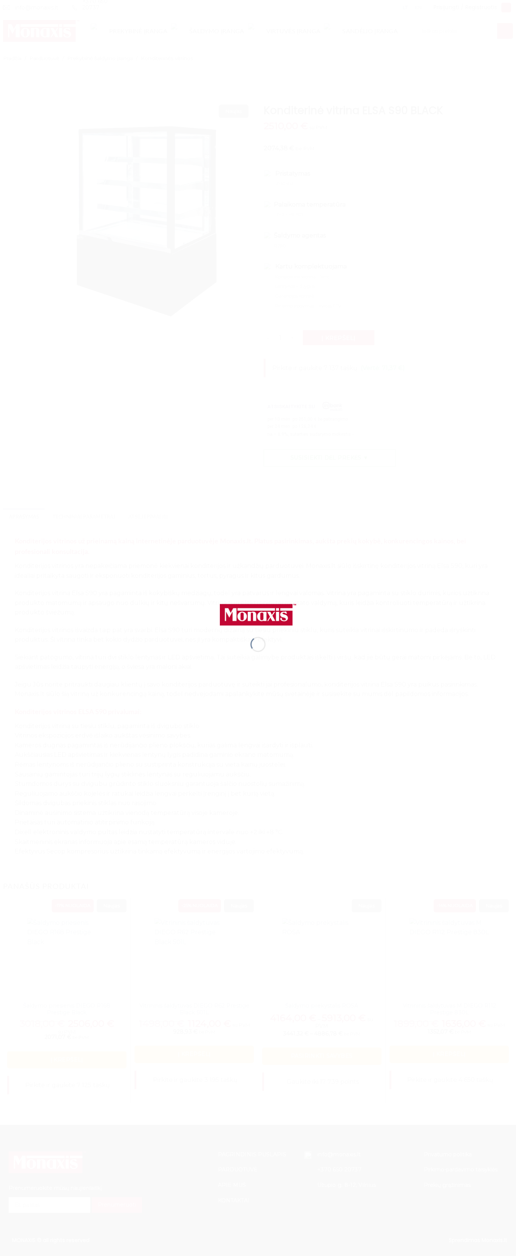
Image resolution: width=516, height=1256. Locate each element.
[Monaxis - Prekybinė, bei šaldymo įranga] (258, 614)
